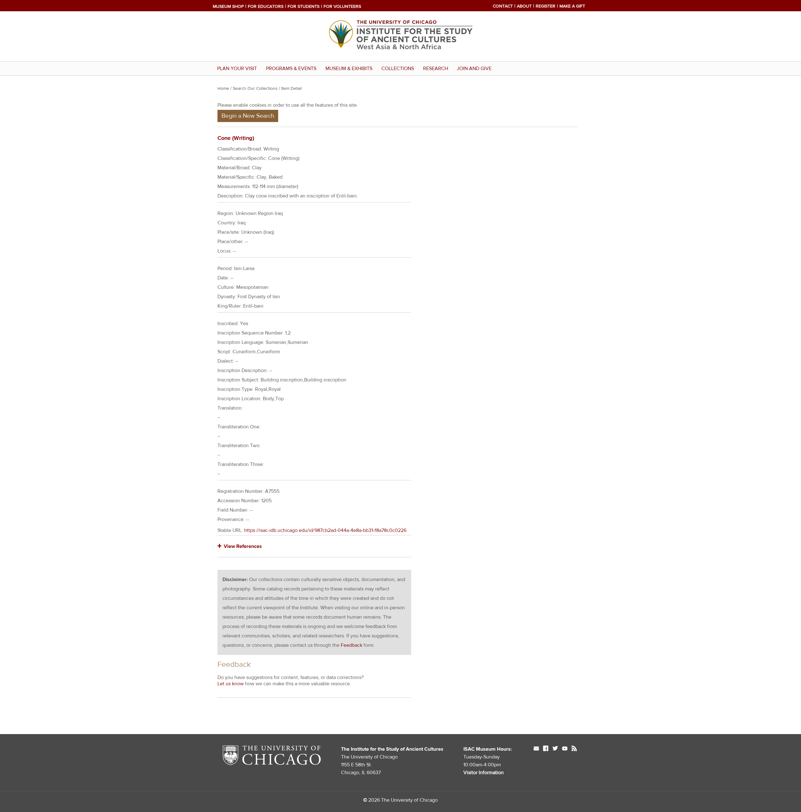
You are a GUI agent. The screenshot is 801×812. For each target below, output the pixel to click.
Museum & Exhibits (348, 68)
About (524, 6)
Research (435, 68)
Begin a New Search (248, 116)
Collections (397, 68)
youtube (564, 749)
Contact (503, 6)
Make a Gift (572, 6)
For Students (303, 6)
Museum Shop (228, 6)
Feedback (351, 645)
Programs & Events (291, 68)
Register (545, 6)
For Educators (265, 6)
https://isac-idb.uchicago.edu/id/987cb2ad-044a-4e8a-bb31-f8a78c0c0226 (325, 530)
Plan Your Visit (237, 68)
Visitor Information (483, 772)
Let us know (230, 684)
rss (574, 749)
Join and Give (474, 68)
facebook (545, 749)
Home (223, 88)
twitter (555, 749)
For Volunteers (342, 6)
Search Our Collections (255, 88)
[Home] (400, 57)
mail (536, 749)
